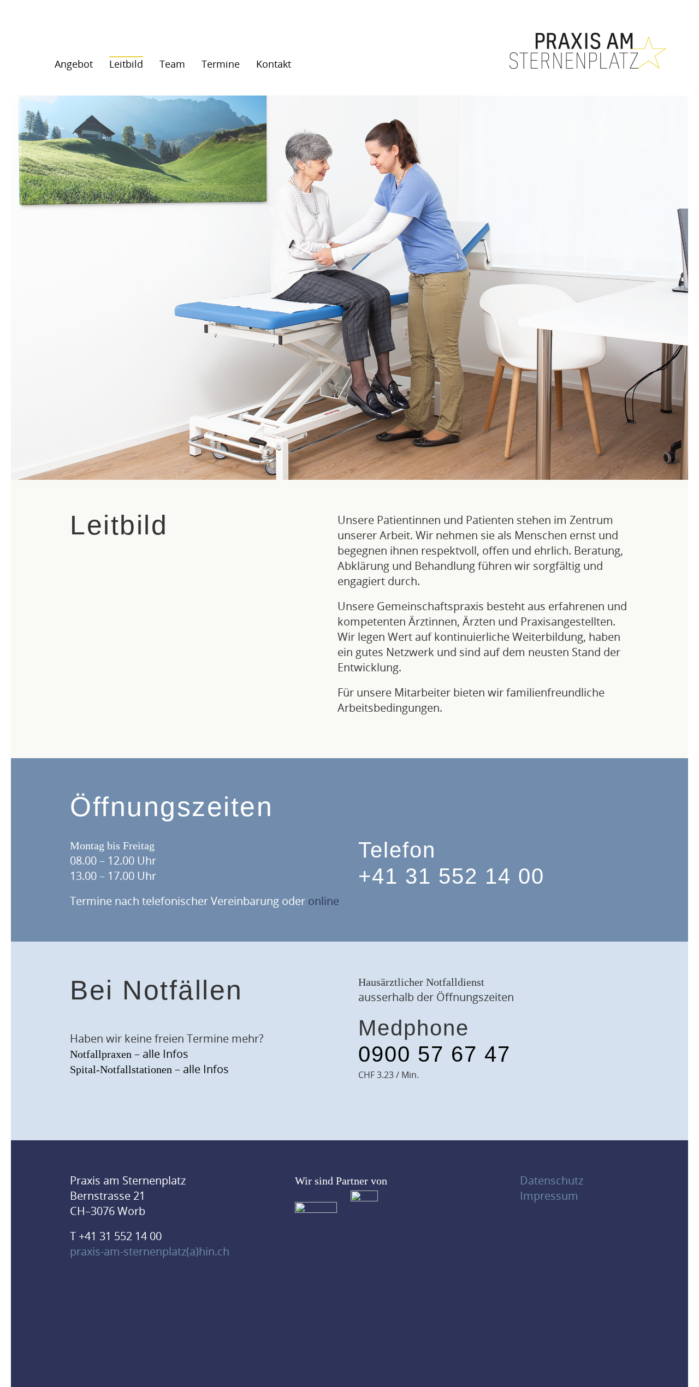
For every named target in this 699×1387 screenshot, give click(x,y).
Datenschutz (551, 1180)
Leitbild (126, 63)
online (323, 901)
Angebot (74, 63)
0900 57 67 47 (434, 1054)
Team (172, 63)
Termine (221, 63)
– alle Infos (129, 1053)
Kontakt (273, 63)
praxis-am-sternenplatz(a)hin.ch (149, 1251)
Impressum (549, 1195)
